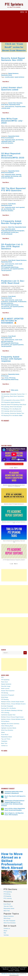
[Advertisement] (14, 27)
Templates (4, 741)
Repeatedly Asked (6, 75)
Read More (6, 82)
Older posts (14, 390)
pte (2, 209)
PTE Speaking (5, 679)
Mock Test (11, 227)
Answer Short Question (15, 103)
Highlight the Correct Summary (10, 723)
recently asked (9, 77)
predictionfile (13, 301)
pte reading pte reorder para (9, 232)
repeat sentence (19, 77)
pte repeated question (17, 268)
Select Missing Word (7, 725)
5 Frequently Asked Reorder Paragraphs (11, 222)
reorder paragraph (6, 234)
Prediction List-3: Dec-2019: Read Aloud (13, 282)
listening (18, 174)
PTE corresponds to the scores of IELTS (12, 400)
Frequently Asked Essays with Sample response (11, 359)
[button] (16, 467)
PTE (2, 677)
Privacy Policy (15, 969)
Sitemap (17, 970)
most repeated (5, 176)
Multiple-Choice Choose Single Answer (12, 717)
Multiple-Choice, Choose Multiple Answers (13, 703)
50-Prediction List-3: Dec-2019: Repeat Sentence (12, 246)
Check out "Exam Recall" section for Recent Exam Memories (14, 47)
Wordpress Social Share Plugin (10, 973)
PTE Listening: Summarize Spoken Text (12, 413)
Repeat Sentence (13, 73)
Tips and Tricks (5, 739)
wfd (13, 141)
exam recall (18, 263)
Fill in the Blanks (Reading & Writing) (11, 710)
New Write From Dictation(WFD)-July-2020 (12, 121)
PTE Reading (5, 699)
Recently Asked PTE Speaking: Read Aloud (13, 404)
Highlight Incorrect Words (8, 728)
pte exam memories (7, 265)
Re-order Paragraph (9, 920)
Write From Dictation (7, 137)
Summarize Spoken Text (8, 714)
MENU (22, 12)
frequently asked (20, 106)
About (3, 732)
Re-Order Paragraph (7, 706)
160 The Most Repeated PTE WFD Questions (13, 189)
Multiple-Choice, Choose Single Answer (12, 701)
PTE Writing (4, 692)
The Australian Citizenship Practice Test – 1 (14, 394)
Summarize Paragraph (7, 695)
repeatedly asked (6, 141)
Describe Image (5, 686)
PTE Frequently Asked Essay (9, 267)
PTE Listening (5, 712)
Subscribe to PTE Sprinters (15, 464)
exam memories (9, 106)
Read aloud (4, 681)
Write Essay (4, 376)
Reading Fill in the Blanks (8, 708)
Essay (6, 377)
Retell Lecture (5, 688)
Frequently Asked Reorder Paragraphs (12, 230)
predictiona (4, 301)
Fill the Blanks (5, 721)
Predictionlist (22, 301)
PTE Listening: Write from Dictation (11, 411)
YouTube (6, 935)
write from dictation (7, 143)
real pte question (6, 270)
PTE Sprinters (14, 4)
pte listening (19, 139)
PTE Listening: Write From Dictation (11, 406)
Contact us (4, 745)
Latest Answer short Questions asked (11, 88)
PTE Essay (12, 377)
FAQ (5, 932)
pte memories (5, 268)
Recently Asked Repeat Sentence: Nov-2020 (13, 59)
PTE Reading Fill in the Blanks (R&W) (11, 415)
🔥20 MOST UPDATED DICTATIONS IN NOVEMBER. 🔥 (12, 321)
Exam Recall (4, 104)
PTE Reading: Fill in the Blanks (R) (11, 409)
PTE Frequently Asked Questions (10, 402)
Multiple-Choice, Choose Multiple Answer (13, 719)
